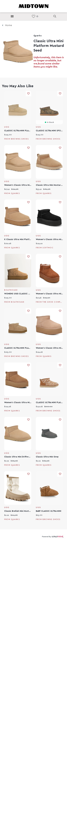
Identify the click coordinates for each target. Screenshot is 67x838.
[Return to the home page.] (33, 6)
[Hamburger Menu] (12, 16)
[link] (33, 16)
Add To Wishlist (28, 93)
